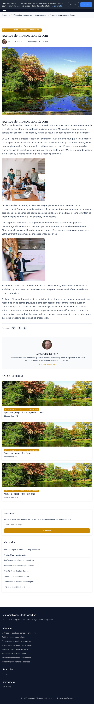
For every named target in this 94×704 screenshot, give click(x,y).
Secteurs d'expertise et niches (14, 653)
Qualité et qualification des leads (15, 649)
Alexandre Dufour (15, 42)
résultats (35, 142)
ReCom (5, 125)
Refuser (73, 5)
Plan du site (6, 687)
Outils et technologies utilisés (13, 637)
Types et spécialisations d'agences (16, 662)
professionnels (57, 289)
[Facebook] (19, 328)
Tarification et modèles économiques (16, 658)
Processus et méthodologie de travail (16, 645)
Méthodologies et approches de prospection (29, 15)
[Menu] (4, 9)
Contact (5, 674)
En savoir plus (57, 6)
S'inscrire (47, 531)
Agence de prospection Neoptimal (19, 493)
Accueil (4, 15)
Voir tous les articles (47, 364)
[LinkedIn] (25, 328)
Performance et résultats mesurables (16, 641)
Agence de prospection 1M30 (17, 453)
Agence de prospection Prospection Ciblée (24, 412)
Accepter (86, 5)
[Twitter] (13, 328)
